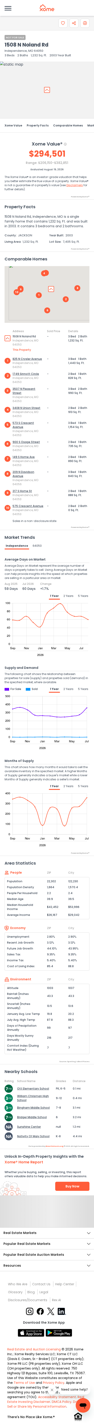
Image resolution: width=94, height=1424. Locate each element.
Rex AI (56, 1300)
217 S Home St (22, 491)
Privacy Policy (53, 1382)
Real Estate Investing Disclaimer (45, 1399)
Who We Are (17, 1284)
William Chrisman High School (33, 1098)
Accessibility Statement (57, 1397)
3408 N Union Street (26, 408)
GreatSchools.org (54, 1146)
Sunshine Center (29, 1127)
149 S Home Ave (24, 457)
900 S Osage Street (26, 442)
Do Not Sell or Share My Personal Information (45, 1404)
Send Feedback (47, 1216)
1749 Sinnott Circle (26, 374)
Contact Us (41, 1284)
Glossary (15, 1292)
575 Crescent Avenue (28, 506)
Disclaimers (74, 185)
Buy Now (72, 1186)
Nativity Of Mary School (33, 1136)
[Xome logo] (47, 7)
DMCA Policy (61, 1401)
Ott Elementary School (33, 1088)
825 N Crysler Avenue (27, 359)
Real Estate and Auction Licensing (34, 1349)
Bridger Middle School (32, 1117)
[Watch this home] (63, 23)
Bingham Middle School (33, 1108)
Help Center (64, 1284)
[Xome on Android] (59, 1332)
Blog (31, 1292)
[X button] (51, 1311)
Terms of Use (24, 1382)
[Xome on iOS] (32, 1332)
